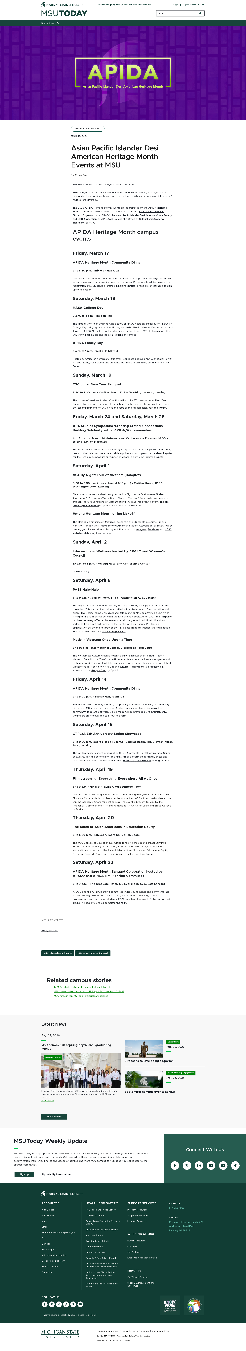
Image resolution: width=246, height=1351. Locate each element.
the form (121, 903)
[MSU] (123, 1196)
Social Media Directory (53, 1261)
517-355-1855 (176, 1208)
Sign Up (177, 5)
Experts (115, 5)
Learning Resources (137, 1221)
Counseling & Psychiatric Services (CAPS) (103, 1222)
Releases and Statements (136, 5)
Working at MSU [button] (140, 1234)
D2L (44, 1238)
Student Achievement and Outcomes (140, 1284)
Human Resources (136, 1241)
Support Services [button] (142, 1203)
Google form (98, 670)
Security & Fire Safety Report (101, 1258)
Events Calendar (50, 1267)
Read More (47, 1101)
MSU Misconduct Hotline (54, 1255)
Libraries (46, 1244)
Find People (48, 1216)
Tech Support (48, 1250)
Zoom (125, 457)
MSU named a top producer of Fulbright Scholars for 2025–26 (89, 991)
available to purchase (113, 632)
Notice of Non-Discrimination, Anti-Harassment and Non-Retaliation (100, 1275)
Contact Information (107, 1331)
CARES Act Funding (137, 1277)
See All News (54, 1117)
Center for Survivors (96, 1253)
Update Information (194, 5)
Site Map (124, 1331)
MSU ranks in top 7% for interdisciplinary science (81, 996)
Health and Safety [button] (102, 1203)
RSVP (121, 899)
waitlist (162, 408)
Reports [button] (134, 1270)
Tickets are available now (137, 761)
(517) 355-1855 (109, 1336)
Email (44, 1227)
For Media (103, 5)
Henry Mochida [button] (49, 931)
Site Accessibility (160, 1331)
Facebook (153, 529)
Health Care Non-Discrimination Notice (102, 1285)
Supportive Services (137, 1216)
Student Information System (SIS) (59, 1233)
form (123, 716)
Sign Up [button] (24, 1174)
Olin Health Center (95, 1216)
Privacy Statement (140, 1331)
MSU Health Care (94, 1235)
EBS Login (132, 1247)
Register (168, 453)
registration (154, 712)
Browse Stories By (50, 23)
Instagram (141, 529)
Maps (44, 1221)
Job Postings (133, 1252)
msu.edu (123, 1336)
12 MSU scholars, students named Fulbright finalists (82, 987)
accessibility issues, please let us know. (77, 1315)
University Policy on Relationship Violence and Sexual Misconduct (102, 1265)
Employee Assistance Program (142, 1258)
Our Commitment (95, 1247)
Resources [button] (51, 1203)
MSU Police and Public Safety (101, 1210)
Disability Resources (137, 1210)
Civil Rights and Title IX (97, 1241)
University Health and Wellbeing (102, 1230)
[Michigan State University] (62, 4)
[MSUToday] (95, 13)
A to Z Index (48, 1210)
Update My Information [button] (56, 1174)
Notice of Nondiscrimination (139, 1336)
